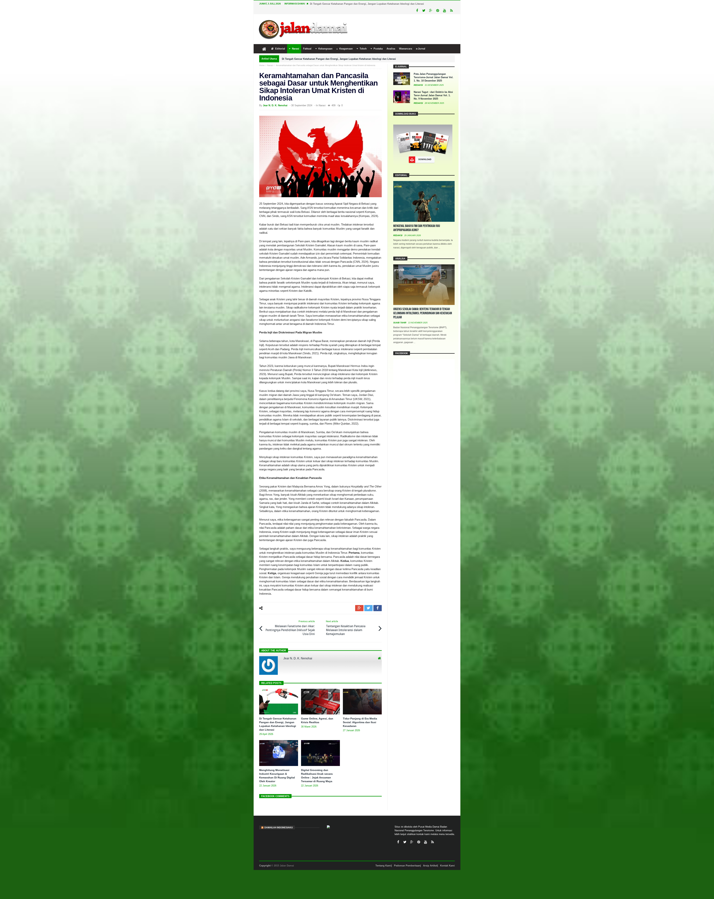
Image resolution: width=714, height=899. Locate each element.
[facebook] (377, 601)
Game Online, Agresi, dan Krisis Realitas (333, 3)
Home (262, 58)
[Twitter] (423, 3)
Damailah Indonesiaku (278, 820)
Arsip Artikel (430, 858)
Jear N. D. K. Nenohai (275, 98)
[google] (359, 601)
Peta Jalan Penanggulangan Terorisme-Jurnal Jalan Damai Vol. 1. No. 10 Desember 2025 (433, 70)
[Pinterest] (437, 3)
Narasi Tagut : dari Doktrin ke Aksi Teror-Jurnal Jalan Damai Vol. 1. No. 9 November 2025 (433, 88)
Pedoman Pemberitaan (407, 858)
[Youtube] (444, 3)
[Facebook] (417, 3)
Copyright (265, 858)
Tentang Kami (383, 858)
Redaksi (418, 78)
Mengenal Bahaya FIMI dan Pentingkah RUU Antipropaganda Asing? (416, 221)
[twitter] (368, 601)
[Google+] (430, 3)
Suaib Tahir (400, 316)
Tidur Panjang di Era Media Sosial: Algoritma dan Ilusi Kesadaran (360, 715)
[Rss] (451, 3)
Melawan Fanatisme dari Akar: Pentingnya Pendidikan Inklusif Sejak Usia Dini (290, 621)
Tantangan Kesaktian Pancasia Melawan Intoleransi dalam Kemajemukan (345, 621)
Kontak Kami (447, 858)
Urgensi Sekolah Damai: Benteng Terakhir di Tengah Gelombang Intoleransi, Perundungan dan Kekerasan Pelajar (422, 306)
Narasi (270, 58)
